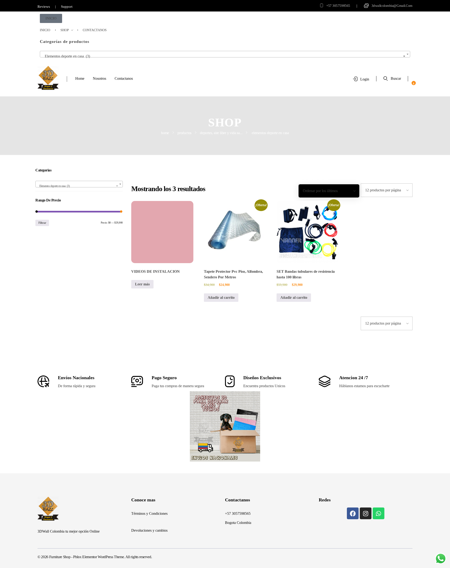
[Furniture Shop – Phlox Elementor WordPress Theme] (48, 78)
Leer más (142, 284)
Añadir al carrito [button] (221, 297)
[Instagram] (365, 513)
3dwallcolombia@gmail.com (391, 6)
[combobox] (225, 54)
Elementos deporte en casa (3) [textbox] (223, 56)
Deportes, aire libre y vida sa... (221, 133)
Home (165, 133)
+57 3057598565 (338, 6)
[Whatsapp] (378, 513)
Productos (184, 133)
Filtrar (42, 222)
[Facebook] (353, 513)
